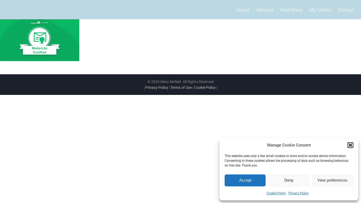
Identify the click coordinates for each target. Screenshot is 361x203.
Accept (245, 180)
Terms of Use (181, 87)
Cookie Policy (276, 193)
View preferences (332, 180)
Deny (289, 180)
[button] (350, 145)
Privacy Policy (299, 193)
